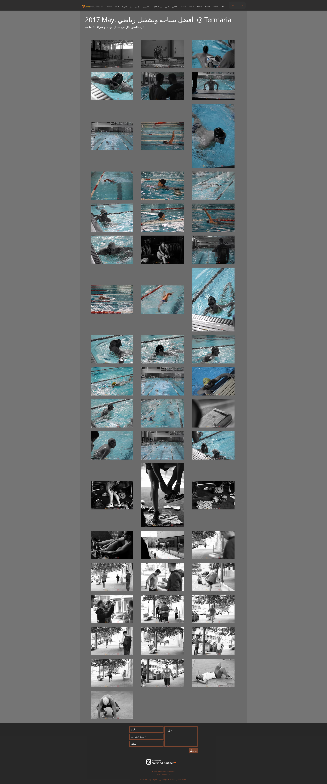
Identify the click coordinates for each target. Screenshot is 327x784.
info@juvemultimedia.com (163, 771)
